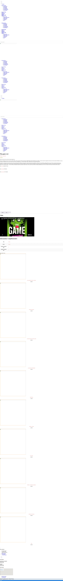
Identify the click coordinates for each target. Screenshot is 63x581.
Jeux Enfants (5, 24)
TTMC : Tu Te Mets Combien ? (31, 484)
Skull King (31, 397)
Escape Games (4, 29)
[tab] (9, 212)
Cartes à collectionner (6, 17)
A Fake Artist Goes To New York (31, 338)
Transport (4, 19)
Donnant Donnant (31, 309)
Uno (31, 543)
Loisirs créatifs (4, 32)
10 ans (9, 241)
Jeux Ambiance (5, 8)
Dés (3, 20)
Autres (3, 33)
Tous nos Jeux (4, 5)
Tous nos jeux (5, 6)
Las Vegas (31, 455)
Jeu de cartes (5, 16)
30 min (9, 244)
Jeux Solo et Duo (5, 9)
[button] (31, 546)
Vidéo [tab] (2, 212)
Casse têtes (3, 13)
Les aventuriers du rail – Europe (31, 280)
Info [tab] (6, 212)
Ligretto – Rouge (31, 426)
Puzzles (3, 14)
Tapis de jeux (5, 36)
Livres (3, 12)
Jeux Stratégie (5, 10)
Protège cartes (5, 18)
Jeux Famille (5, 25)
